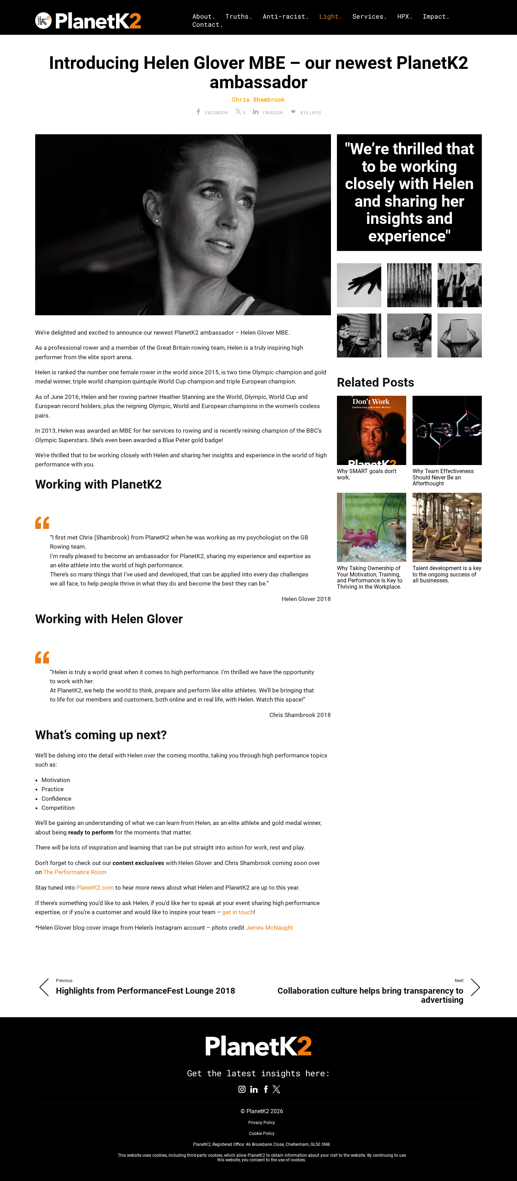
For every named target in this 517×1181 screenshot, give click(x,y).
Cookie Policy (261, 1133)
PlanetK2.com (95, 887)
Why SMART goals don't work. (366, 474)
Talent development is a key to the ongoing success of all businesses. (447, 574)
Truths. (239, 16)
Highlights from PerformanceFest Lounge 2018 (145, 991)
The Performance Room (75, 872)
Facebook (216, 112)
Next (459, 980)
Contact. (207, 24)
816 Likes (310, 112)
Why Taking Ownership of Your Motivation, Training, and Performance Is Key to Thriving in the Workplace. (369, 577)
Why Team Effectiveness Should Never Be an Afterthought (443, 477)
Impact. (436, 16)
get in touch (238, 912)
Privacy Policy (261, 1123)
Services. (369, 16)
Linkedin (272, 112)
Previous (64, 980)
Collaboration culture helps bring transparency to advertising (370, 995)
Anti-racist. (286, 16)
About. (204, 16)
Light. (331, 16)
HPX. (405, 16)
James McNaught (269, 927)
